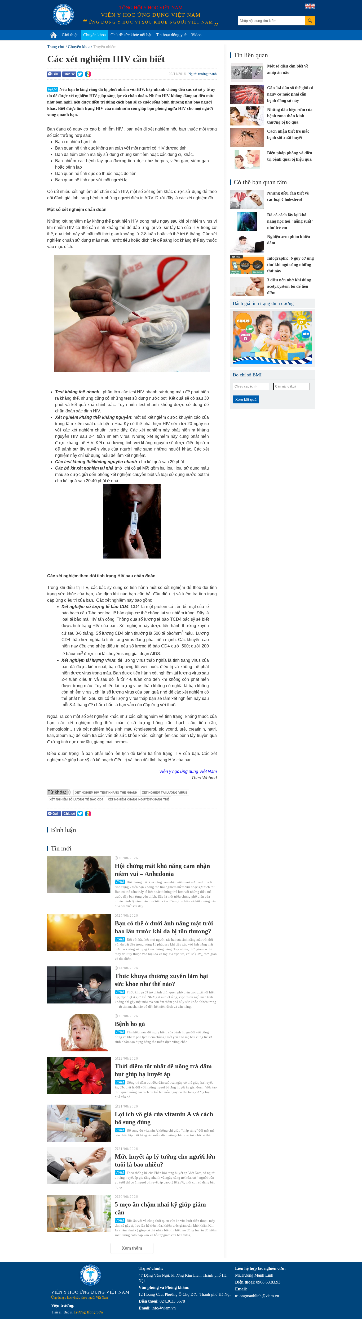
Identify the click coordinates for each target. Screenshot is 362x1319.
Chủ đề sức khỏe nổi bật (131, 35)
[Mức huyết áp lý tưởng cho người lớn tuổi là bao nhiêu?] (79, 1165)
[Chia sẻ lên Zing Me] (88, 74)
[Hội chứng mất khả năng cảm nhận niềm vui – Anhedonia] (79, 874)
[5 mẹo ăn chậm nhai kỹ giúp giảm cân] (79, 1213)
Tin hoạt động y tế (171, 35)
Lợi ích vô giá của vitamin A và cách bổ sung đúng (164, 1118)
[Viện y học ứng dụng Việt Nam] (90, 1275)
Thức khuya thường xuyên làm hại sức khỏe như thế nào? (161, 980)
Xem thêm (132, 1248)
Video (196, 35)
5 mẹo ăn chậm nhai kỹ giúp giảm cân (160, 1208)
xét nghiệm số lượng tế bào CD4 (76, 799)
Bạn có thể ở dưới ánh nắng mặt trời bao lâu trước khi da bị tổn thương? (164, 927)
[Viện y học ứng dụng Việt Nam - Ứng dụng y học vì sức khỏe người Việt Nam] (63, 14)
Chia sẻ (69, 74)
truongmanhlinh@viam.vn (257, 1296)
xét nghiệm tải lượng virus (164, 792)
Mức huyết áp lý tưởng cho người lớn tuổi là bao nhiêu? (165, 1160)
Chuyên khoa (94, 35)
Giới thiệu (70, 35)
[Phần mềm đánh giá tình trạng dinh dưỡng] (272, 337)
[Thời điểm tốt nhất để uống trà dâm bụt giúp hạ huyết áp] (79, 1075)
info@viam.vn (164, 1308)
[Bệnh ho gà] (79, 1032)
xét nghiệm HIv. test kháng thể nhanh (106, 792)
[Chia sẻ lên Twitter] (80, 74)
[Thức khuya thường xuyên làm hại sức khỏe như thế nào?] (79, 984)
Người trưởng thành (202, 74)
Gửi (55, 74)
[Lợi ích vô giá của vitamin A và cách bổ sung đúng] (79, 1123)
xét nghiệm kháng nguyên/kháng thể (138, 799)
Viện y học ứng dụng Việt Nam (188, 771)
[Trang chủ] (53, 35)
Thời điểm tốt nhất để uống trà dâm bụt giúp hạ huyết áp (163, 1070)
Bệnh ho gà (130, 1023)
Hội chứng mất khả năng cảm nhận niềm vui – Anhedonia (162, 869)
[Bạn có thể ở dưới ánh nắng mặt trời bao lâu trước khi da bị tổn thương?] (79, 932)
